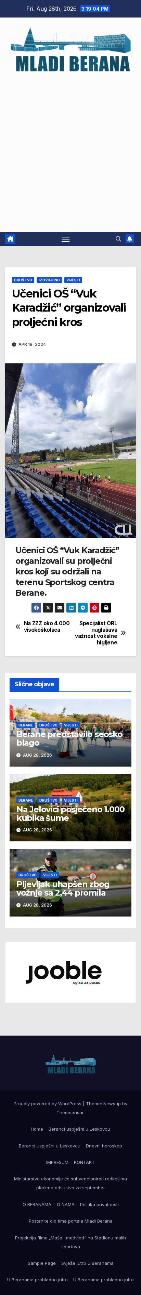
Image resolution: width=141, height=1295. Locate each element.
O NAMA (66, 1204)
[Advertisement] (70, 149)
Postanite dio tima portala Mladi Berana (71, 1221)
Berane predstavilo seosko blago (69, 738)
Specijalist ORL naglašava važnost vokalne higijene (96, 632)
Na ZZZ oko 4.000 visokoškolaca (47, 626)
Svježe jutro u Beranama (87, 1263)
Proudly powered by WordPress (48, 1103)
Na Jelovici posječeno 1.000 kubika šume (70, 813)
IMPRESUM (57, 1162)
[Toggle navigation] (65, 239)
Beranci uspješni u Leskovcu (79, 1129)
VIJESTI (73, 280)
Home (37, 1129)
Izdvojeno (49, 280)
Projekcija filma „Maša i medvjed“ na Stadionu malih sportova (70, 1242)
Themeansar (70, 1112)
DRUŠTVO (23, 280)
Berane (25, 725)
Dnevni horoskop (104, 1145)
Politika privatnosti (99, 1204)
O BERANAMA (37, 1204)
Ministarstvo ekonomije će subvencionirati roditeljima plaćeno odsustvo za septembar (70, 1183)
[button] (118, 238)
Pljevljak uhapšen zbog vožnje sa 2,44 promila (63, 888)
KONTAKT (84, 1162)
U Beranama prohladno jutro (37, 1279)
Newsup (112, 1103)
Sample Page (42, 1263)
